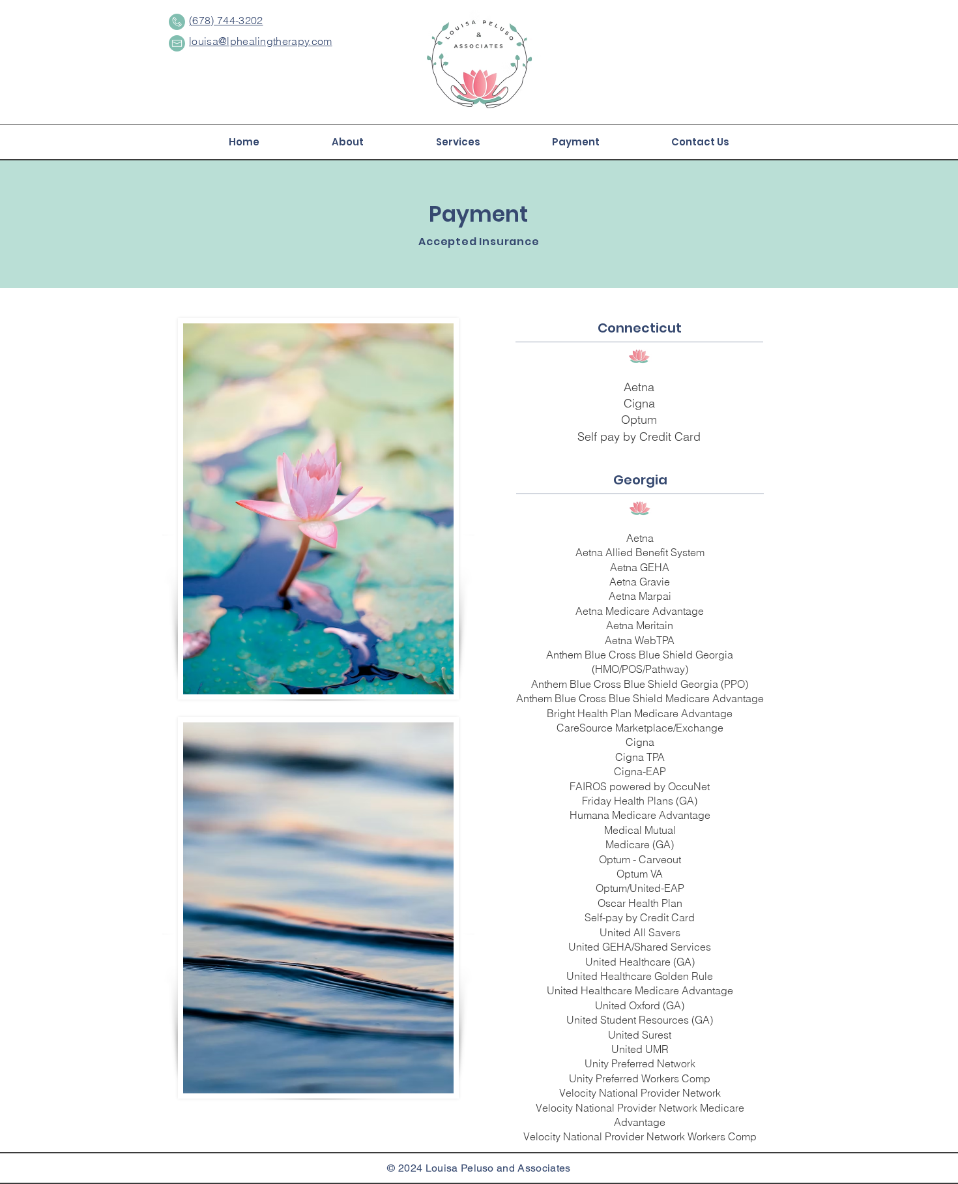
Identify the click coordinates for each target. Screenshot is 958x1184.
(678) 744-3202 (226, 20)
